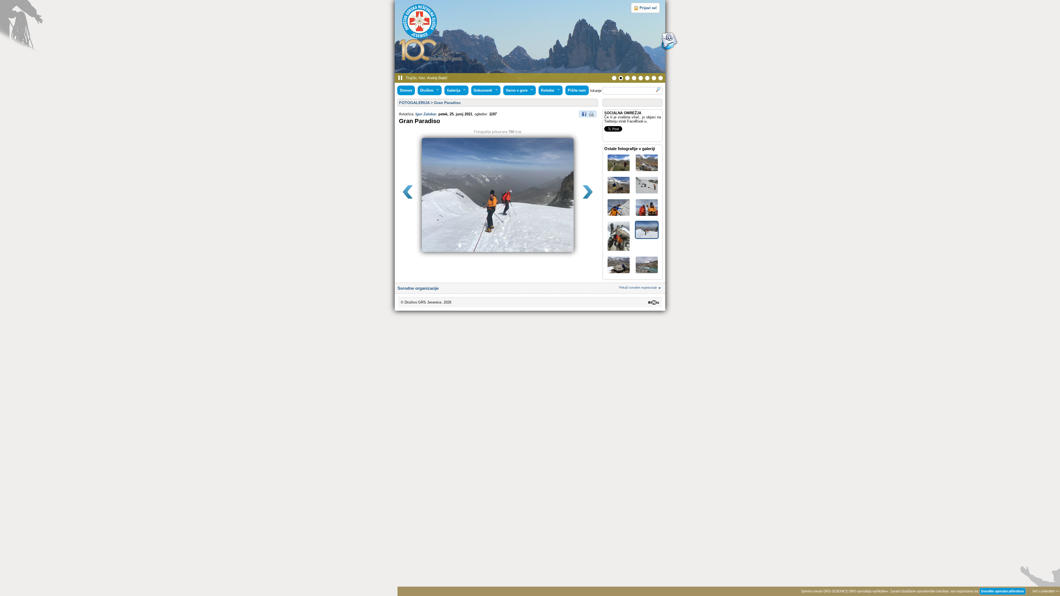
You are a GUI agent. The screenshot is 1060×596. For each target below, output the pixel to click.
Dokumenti (481, 90)
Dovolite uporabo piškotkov (1002, 591)
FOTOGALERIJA (414, 102)
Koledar (547, 90)
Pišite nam (577, 90)
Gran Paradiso (447, 102)
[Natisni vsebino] (591, 113)
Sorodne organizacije (527, 288)
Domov (406, 90)
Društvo (426, 90)
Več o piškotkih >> (1045, 591)
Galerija (452, 90)
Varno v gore (515, 90)
